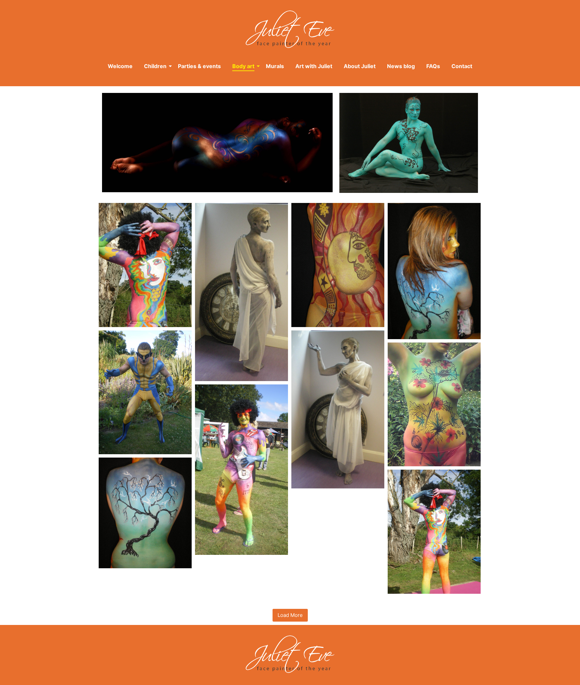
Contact (461, 66)
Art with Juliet (313, 66)
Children (155, 66)
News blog (401, 66)
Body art (243, 66)
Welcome (120, 66)
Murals (275, 66)
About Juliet (360, 66)
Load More (290, 615)
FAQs (433, 66)
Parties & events (199, 66)
